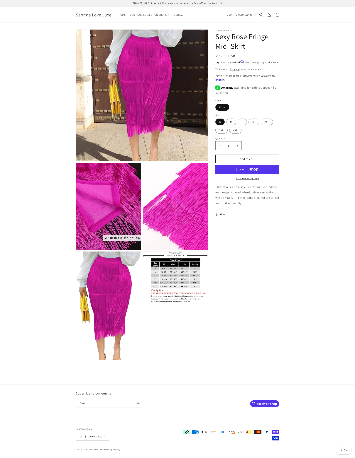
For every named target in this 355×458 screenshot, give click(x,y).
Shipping (234, 69)
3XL (221, 130)
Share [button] (223, 214)
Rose (222, 107)
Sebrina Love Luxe (92, 449)
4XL (235, 130)
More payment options (247, 178)
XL (253, 122)
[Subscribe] (138, 403)
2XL (267, 122)
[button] (150, 15)
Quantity (220, 138)
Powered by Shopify (110, 449)
